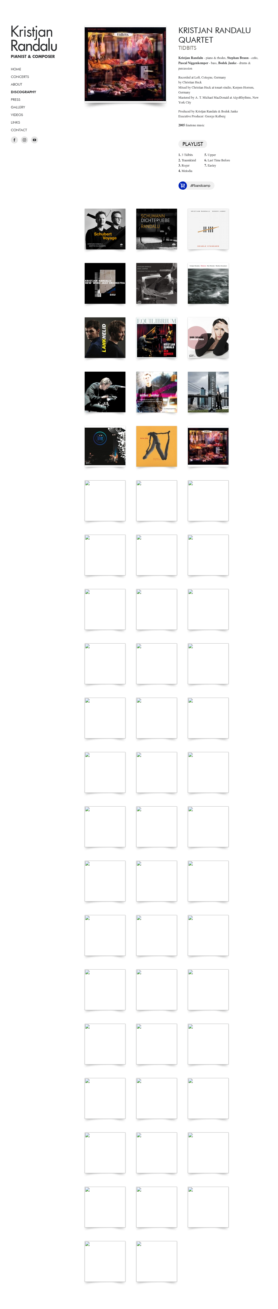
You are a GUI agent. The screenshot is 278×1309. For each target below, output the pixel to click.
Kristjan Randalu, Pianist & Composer (34, 42)
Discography (23, 92)
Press (15, 99)
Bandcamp (200, 185)
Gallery (18, 107)
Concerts (20, 76)
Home (16, 69)
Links (15, 122)
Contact (19, 130)
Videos (17, 114)
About (16, 84)
